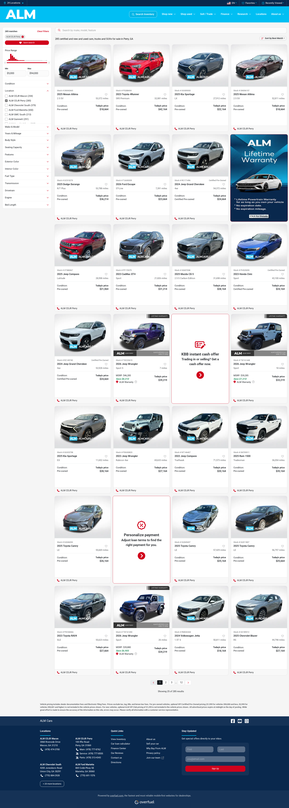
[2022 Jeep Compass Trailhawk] (200, 427)
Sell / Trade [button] (206, 14)
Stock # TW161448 (241, 360)
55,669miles (102, 550)
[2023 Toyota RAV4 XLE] (83, 607)
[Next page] (188, 682)
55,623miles (102, 640)
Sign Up (215, 768)
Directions (116, 762)
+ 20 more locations (52, 784)
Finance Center (118, 748)
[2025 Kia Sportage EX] (83, 427)
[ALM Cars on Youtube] (238, 721)
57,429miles (219, 550)
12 (181, 682)
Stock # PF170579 (124, 270)
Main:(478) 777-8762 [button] (90, 749)
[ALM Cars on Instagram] (245, 721)
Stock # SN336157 (241, 90)
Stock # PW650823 (124, 452)
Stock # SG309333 (183, 90)
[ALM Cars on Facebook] (231, 721)
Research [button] (243, 14)
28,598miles (102, 278)
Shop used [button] (186, 14)
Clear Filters (43, 31)
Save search (29, 42)
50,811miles (219, 640)
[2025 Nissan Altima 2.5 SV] (83, 66)
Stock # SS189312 (241, 632)
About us (150, 739)
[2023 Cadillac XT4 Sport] (141, 245)
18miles (280, 368)
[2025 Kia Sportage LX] (200, 66)
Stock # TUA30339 (124, 180)
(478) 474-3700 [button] (52, 749)
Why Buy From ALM (156, 748)
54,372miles (219, 188)
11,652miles (102, 460)
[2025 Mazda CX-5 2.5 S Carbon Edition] (200, 245)
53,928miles (102, 368)
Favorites (250, 3)
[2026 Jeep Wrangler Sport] (259, 335)
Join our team (153, 757)
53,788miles (102, 188)
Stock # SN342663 (65, 90)
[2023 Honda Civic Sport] (259, 245)
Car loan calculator (120, 743)
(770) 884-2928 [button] (52, 775)
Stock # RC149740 (65, 360)
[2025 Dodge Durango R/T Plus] (83, 155)
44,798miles (278, 640)
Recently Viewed (274, 3)
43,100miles (278, 278)
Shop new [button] (167, 14)
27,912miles (219, 98)
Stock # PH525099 (241, 270)
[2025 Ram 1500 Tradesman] (259, 427)
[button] (14, 3)
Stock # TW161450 (124, 632)
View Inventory (118, 739)
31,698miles (219, 278)
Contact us (116, 757)
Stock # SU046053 (65, 542)
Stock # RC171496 (182, 180)
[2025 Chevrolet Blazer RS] (259, 607)
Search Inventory (145, 14)
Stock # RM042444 (183, 632)
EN (233, 3)
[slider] (5, 62)
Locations (261, 14)
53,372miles (102, 98)
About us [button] (276, 14)
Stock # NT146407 (183, 452)
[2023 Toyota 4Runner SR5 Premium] (141, 66)
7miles (163, 368)
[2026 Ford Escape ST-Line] (141, 155)
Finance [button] (225, 14)
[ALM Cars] (20, 14)
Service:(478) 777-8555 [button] (91, 753)
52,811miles (278, 98)
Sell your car (152, 743)
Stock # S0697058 (182, 270)
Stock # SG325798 (65, 452)
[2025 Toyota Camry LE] (83, 517)
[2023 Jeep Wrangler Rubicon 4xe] (141, 427)
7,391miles (161, 188)
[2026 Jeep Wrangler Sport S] (141, 335)
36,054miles (278, 460)
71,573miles (219, 460)
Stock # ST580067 (65, 270)
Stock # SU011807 (241, 542)
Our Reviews (117, 753)
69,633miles (160, 460)
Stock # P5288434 (124, 90)
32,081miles (160, 98)
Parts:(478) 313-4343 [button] (90, 757)
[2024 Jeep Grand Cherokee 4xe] (200, 155)
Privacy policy (153, 753)
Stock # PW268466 (65, 632)
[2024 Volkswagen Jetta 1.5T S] (200, 607)
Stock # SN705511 (241, 452)
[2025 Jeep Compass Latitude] (83, 245)
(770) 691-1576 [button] (87, 775)
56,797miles (278, 550)
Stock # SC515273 (65, 180)
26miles (162, 640)
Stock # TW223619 (124, 360)
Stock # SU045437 (182, 542)
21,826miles (160, 278)
